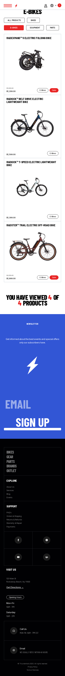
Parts (52, 28)
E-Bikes (14, 28)
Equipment (35, 28)
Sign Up (32, 422)
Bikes (33, 20)
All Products (14, 20)
